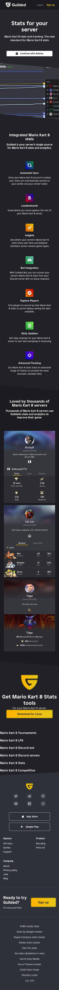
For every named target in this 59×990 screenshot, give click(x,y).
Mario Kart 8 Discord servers (20, 755)
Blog (5, 878)
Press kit (40, 847)
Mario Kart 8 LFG (11, 740)
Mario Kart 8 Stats (12, 763)
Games (6, 847)
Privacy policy (10, 870)
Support (7, 851)
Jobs (5, 874)
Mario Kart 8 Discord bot (17, 748)
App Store (32, 816)
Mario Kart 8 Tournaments (18, 733)
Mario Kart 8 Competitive (17, 770)
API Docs (7, 843)
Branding (40, 843)
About (6, 866)
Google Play (32, 826)
